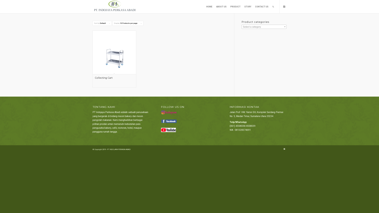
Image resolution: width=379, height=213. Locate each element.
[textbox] (264, 27)
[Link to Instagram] (284, 6)
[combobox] (264, 27)
